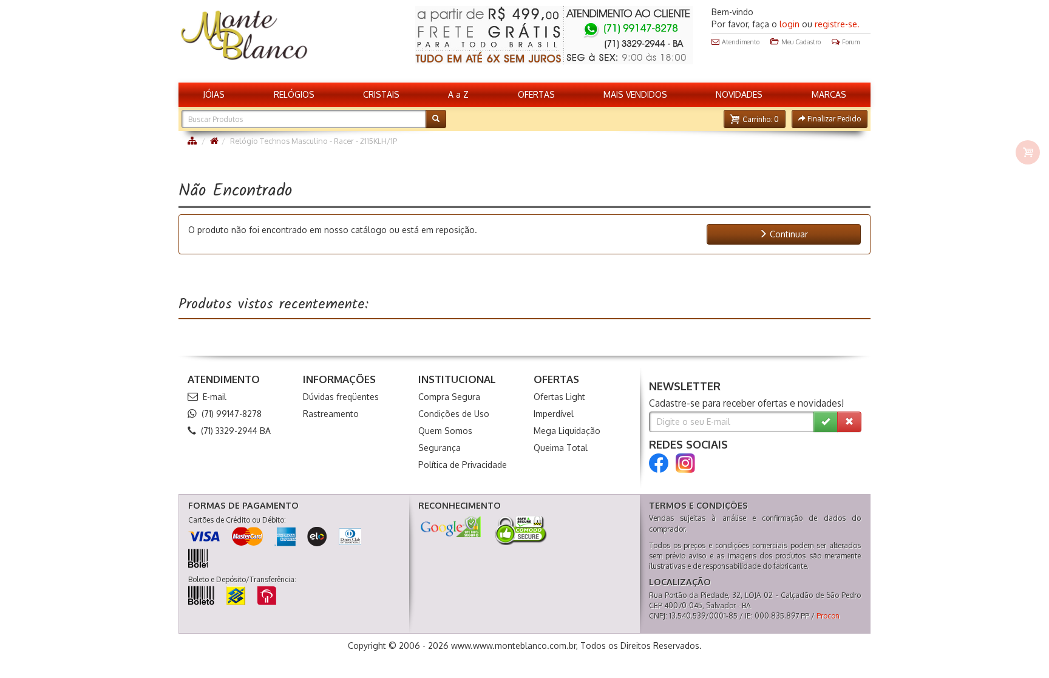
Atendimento (740, 42)
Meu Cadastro (801, 42)
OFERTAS (536, 94)
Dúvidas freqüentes (341, 397)
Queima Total (561, 447)
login (789, 24)
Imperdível (554, 413)
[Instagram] (685, 463)
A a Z (458, 94)
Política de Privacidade (462, 464)
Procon (828, 615)
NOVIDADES (739, 94)
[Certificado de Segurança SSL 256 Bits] (519, 530)
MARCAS (829, 94)
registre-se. (837, 24)
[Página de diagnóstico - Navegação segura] (450, 526)
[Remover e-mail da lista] (849, 422)
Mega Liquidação (567, 430)
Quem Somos (445, 430)
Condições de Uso (453, 413)
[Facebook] (658, 463)
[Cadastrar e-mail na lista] (825, 422)
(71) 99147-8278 (232, 413)
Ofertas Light (559, 397)
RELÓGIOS (294, 94)
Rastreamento (331, 413)
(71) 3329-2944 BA (236, 430)
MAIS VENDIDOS (635, 94)
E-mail (214, 397)
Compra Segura (449, 397)
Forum (851, 42)
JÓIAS (214, 94)
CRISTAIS (381, 94)
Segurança (439, 447)
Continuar (787, 234)
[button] (755, 119)
